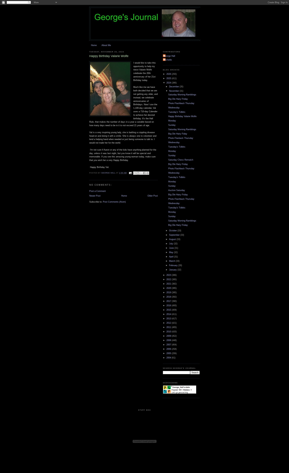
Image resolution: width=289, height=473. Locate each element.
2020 (169, 288)
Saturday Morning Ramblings (182, 94)
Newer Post (95, 196)
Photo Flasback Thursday (180, 138)
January (173, 269)
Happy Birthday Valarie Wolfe (182, 116)
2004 (169, 357)
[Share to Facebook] (144, 173)
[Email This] (134, 173)
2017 (169, 301)
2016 (169, 305)
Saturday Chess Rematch (180, 160)
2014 (169, 314)
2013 (169, 318)
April (171, 256)
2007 (169, 344)
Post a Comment (97, 191)
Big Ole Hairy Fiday (177, 133)
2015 (169, 310)
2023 (169, 275)
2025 (169, 78)
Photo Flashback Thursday (181, 103)
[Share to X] (141, 173)
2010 (169, 331)
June (171, 248)
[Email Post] (130, 173)
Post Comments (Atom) (114, 202)
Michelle (168, 60)
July (171, 243)
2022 (169, 279)
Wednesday (174, 107)
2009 (169, 336)
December (174, 86)
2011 (169, 327)
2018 (169, 297)
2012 (169, 323)
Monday (172, 120)
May (171, 252)
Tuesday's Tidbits (176, 112)
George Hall (169, 56)
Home (94, 45)
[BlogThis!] (138, 173)
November (174, 91)
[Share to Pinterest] (147, 173)
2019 (169, 292)
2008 (169, 340)
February (173, 265)
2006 (169, 349)
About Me (106, 45)
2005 (169, 353)
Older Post (153, 196)
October (173, 230)
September (174, 235)
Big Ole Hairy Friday (178, 99)
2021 (169, 283)
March (172, 261)
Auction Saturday (176, 190)
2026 (169, 74)
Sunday (172, 125)
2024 (169, 82)
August (173, 239)
